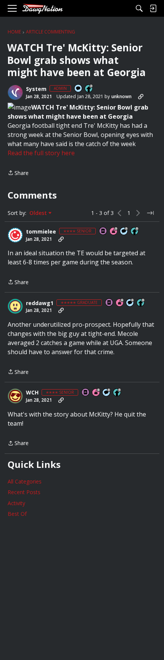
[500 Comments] (106, 392)
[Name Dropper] (103, 231)
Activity (16, 503)
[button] (15, 92)
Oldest (38, 213)
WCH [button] (32, 392)
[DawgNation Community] (42, 8)
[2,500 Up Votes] (141, 303)
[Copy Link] (140, 96)
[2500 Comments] (130, 303)
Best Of (17, 513)
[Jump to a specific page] (150, 213)
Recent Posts (24, 492)
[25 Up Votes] (89, 88)
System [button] (36, 89)
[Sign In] (153, 8)
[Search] (139, 8)
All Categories (25, 481)
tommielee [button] (41, 231)
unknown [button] (121, 96)
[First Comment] (78, 88)
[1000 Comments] (124, 231)
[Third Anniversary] (114, 231)
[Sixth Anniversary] (120, 303)
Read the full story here (41, 153)
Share (18, 173)
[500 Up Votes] (135, 231)
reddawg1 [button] (39, 303)
